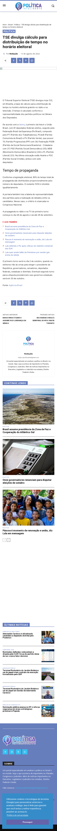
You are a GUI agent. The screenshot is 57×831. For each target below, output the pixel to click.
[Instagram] (11, 751)
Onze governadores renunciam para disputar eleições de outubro (28, 234)
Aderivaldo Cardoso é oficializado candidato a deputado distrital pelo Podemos (18, 636)
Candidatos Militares (11, 631)
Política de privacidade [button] (17, 815)
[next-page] (8, 540)
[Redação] (4, 53)
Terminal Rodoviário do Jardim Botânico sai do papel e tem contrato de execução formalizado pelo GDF (21, 672)
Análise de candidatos (11, 704)
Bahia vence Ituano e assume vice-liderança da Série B (14, 320)
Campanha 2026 (8, 649)
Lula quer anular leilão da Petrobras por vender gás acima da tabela (27, 253)
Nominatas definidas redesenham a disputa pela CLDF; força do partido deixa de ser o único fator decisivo (21, 654)
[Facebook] (13, 60)
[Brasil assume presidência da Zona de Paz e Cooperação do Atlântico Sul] (28, 406)
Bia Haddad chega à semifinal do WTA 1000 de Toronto (43, 320)
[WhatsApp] (32, 60)
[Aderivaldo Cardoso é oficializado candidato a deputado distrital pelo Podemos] (47, 637)
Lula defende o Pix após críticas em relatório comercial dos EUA (29, 247)
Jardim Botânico (9, 668)
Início (5, 25)
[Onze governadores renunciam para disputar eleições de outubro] (28, 457)
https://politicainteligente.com (28, 357)
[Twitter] (19, 60)
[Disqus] (28, 579)
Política (17, 25)
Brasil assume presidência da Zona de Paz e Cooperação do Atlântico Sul (24, 227)
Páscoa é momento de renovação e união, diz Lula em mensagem (28, 240)
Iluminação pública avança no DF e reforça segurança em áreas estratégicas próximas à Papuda (21, 709)
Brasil (10, 25)
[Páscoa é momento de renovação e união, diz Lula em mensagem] (28, 508)
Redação (14, 53)
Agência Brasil (15, 285)
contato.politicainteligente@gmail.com (31, 788)
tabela (21, 124)
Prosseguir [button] (27, 822)
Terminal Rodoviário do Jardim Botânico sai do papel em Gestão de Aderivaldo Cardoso (21, 691)
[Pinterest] (25, 60)
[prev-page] (4, 540)
